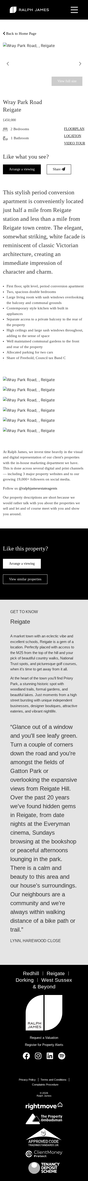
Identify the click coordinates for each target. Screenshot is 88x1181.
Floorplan (74, 129)
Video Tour (74, 143)
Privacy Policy (27, 1079)
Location (72, 136)
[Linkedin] (50, 1056)
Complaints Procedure (45, 1084)
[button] (7, 63)
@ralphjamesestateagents (38, 488)
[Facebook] (26, 1056)
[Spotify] (61, 1056)
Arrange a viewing (22, 169)
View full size (67, 81)
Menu (73, 9)
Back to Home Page (20, 33)
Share (57, 169)
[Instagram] (38, 1056)
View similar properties (25, 579)
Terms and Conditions (53, 1079)
